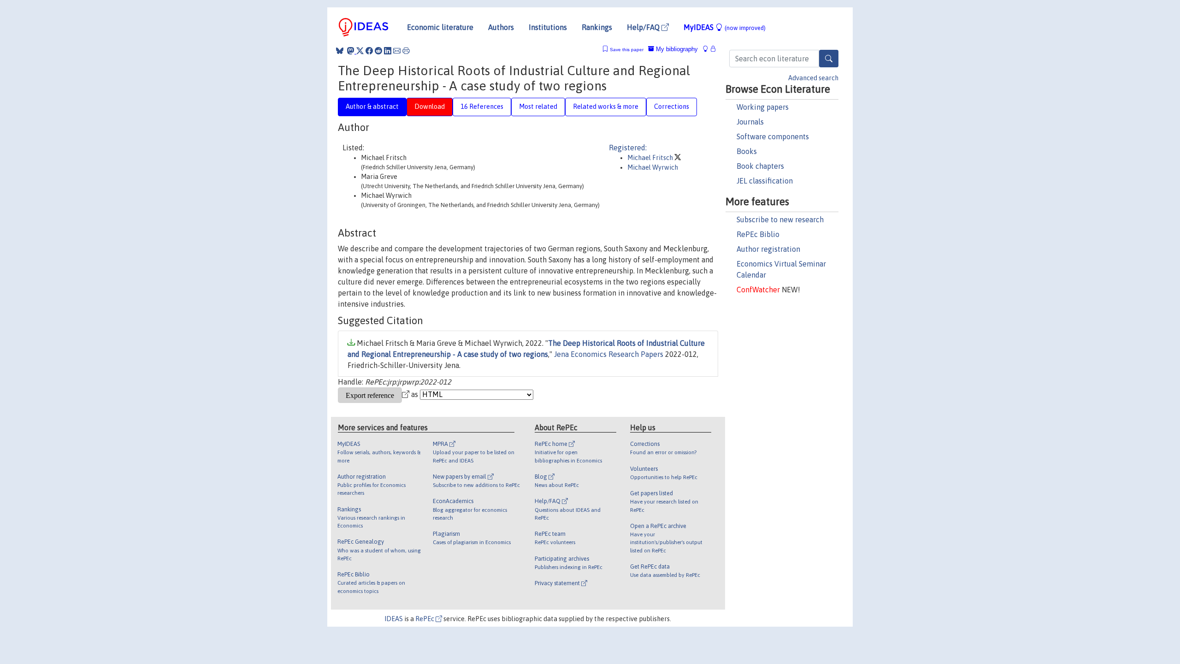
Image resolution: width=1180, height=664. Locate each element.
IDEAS (393, 618)
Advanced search (813, 78)
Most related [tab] (538, 106)
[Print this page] (406, 51)
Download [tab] (429, 106)
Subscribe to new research (780, 219)
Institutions (548, 27)
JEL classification (765, 181)
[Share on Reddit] (378, 51)
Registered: (628, 147)
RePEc (425, 618)
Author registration (768, 249)
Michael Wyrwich (652, 167)
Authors (501, 27)
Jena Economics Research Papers (608, 354)
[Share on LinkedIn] (387, 51)
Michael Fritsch (650, 157)
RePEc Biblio (758, 234)
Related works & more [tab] (605, 106)
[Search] (828, 58)
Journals (750, 122)
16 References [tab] (481, 106)
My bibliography (676, 49)
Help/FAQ (644, 27)
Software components (773, 136)
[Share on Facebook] (369, 51)
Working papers (763, 107)
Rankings (597, 27)
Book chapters (760, 166)
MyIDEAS (725, 27)
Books (747, 151)
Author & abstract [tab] (372, 106)
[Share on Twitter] (360, 51)
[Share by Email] (397, 51)
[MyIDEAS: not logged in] (708, 49)
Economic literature (440, 27)
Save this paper (626, 49)
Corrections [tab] (671, 106)
